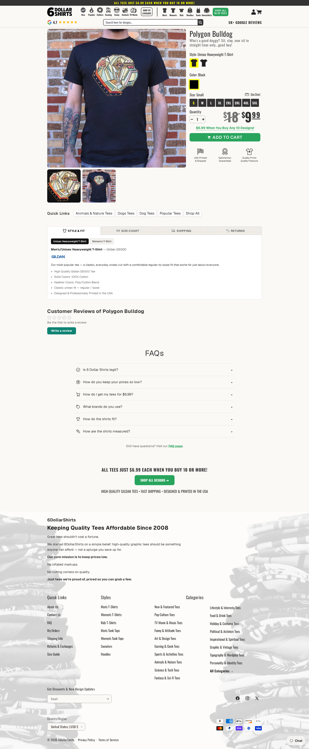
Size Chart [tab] (130, 231)
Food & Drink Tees (221, 615)
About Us (52, 606)
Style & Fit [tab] (76, 231)
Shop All (192, 213)
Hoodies (106, 653)
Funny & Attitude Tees (167, 630)
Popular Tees (170, 213)
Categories (195, 597)
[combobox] (151, 22)
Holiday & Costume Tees (224, 623)
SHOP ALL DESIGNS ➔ (154, 480)
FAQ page (175, 446)
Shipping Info (55, 638)
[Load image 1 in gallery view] (99, 186)
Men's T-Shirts (109, 606)
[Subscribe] (107, 699)
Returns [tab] (238, 231)
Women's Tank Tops (112, 638)
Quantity (195, 111)
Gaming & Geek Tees (166, 646)
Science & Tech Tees (166, 669)
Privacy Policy (86, 740)
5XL (255, 103)
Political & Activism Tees (225, 631)
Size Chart (255, 94)
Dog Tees (146, 213)
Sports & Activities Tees (168, 653)
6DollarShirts (66, 740)
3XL (237, 103)
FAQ (49, 622)
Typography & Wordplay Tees (227, 654)
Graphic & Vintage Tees (224, 647)
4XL (246, 103)
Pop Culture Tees (164, 614)
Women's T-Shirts (111, 614)
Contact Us (54, 614)
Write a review (61, 331)
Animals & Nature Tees (94, 213)
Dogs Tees (126, 213)
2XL (228, 103)
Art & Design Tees (165, 638)
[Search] (200, 22)
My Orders (53, 630)
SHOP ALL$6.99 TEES (220, 12)
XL (220, 103)
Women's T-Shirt (101, 241)
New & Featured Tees (167, 606)
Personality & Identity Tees (226, 662)
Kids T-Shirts (108, 622)
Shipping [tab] (184, 231)
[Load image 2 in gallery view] (64, 186)
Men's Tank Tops (110, 630)
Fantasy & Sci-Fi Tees (167, 677)
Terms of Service (109, 740)
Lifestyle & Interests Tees (225, 607)
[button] (147, 12)
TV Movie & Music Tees (168, 622)
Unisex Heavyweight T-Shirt (69, 241)
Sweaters (106, 646)
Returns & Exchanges (60, 646)
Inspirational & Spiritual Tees (227, 639)
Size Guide (53, 653)
